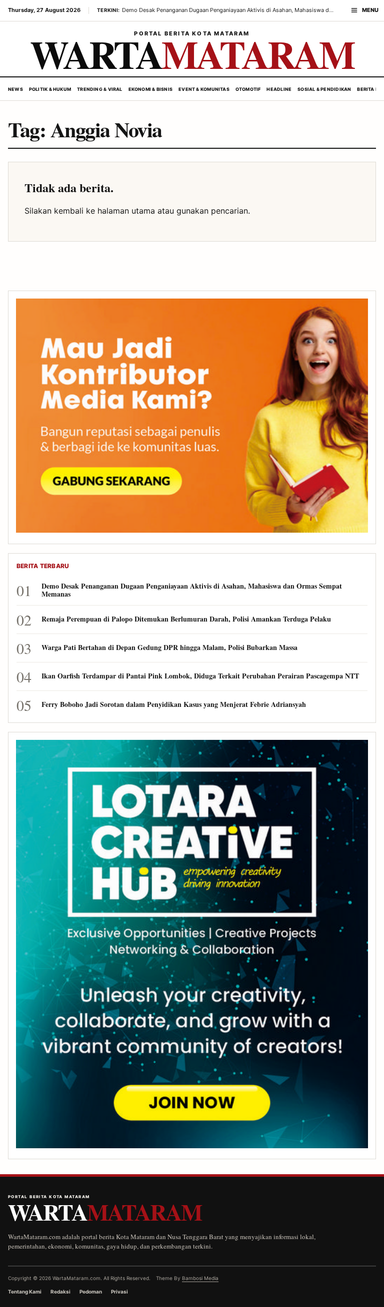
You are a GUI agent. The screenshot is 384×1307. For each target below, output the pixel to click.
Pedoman (91, 1292)
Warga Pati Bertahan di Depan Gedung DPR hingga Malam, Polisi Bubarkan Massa (170, 648)
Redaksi (60, 1292)
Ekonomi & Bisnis (150, 89)
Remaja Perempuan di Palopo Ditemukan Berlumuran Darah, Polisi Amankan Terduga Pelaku (186, 619)
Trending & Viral (99, 89)
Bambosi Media (200, 1278)
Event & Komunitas (204, 89)
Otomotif (248, 89)
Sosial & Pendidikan (324, 89)
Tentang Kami (25, 1292)
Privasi (119, 1292)
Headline (279, 89)
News (15, 89)
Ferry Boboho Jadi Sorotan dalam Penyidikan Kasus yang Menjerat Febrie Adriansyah (174, 704)
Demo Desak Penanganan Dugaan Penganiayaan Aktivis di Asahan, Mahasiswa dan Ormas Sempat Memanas (192, 590)
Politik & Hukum (50, 89)
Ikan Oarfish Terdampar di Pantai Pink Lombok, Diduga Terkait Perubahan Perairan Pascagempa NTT (200, 676)
